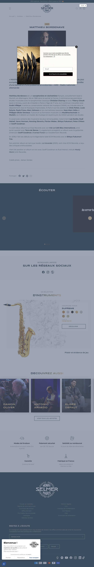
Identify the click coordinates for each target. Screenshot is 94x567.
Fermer (8, 558)
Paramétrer (21, 558)
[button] (4, 564)
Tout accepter (34, 558)
